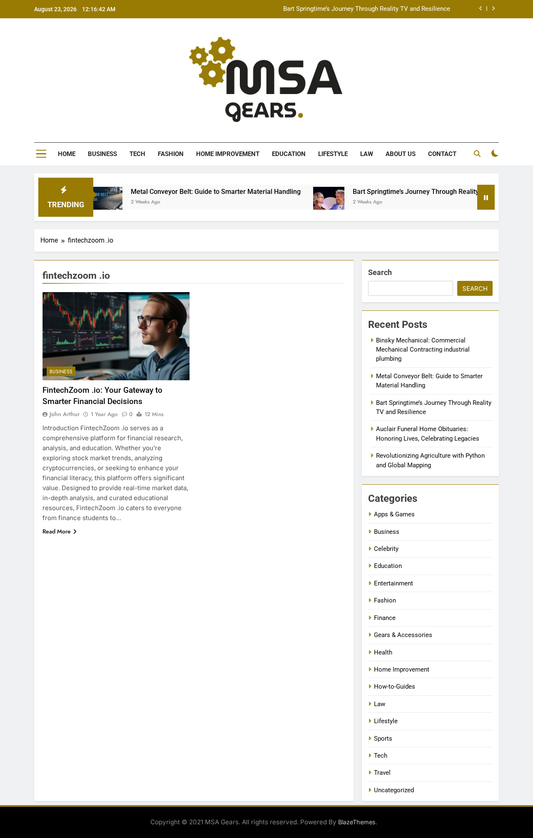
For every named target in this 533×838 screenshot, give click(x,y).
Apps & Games (394, 514)
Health (383, 652)
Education (289, 154)
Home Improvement (227, 154)
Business (102, 154)
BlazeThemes (357, 822)
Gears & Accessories (403, 635)
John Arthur (65, 414)
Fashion (171, 154)
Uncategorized (394, 790)
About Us (401, 154)
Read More (56, 531)
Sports (383, 738)
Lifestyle (333, 154)
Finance (385, 618)
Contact (442, 154)
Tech (137, 154)
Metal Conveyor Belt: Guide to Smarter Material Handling (197, 192)
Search (380, 272)
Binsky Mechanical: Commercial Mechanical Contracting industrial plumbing (423, 350)
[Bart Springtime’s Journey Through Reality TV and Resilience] (310, 202)
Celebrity (386, 549)
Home (66, 154)
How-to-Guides (394, 686)
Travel (382, 772)
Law (366, 154)
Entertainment (393, 583)
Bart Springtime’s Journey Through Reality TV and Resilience (366, 9)
